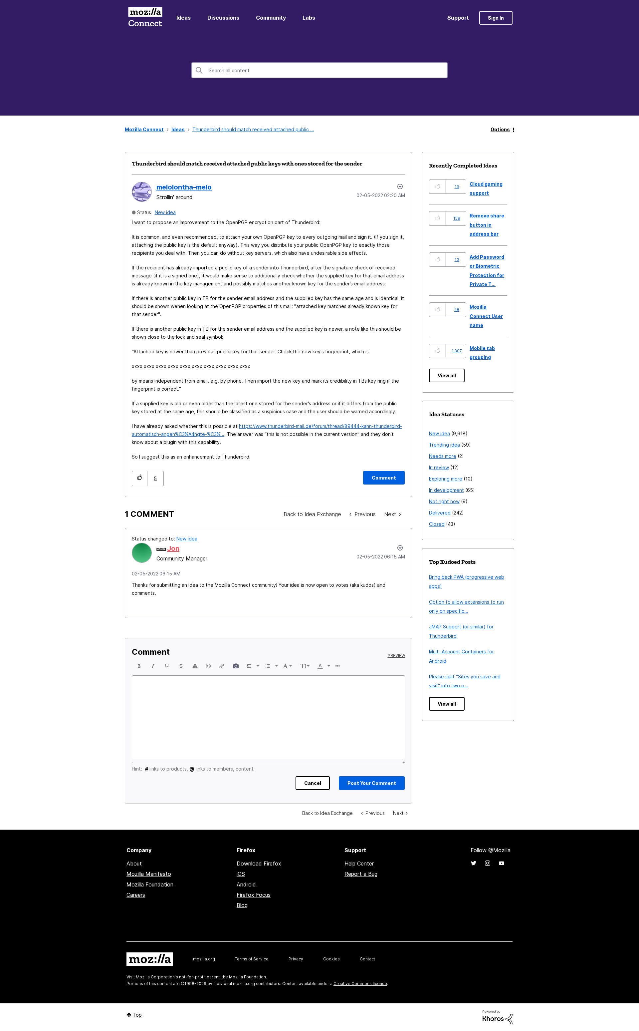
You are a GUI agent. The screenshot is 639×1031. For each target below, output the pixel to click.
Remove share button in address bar (487, 225)
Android (246, 884)
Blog (242, 905)
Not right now (444, 501)
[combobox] (319, 70)
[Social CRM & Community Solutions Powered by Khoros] (498, 1017)
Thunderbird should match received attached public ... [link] (253, 129)
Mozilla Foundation (149, 884)
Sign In (496, 18)
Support (458, 17)
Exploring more (445, 479)
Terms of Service (252, 958)
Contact (367, 958)
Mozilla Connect (145, 18)
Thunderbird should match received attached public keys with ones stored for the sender (247, 163)
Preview (396, 656)
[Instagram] (488, 863)
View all (447, 375)
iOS (241, 873)
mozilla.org (204, 958)
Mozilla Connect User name (486, 316)
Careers (135, 894)
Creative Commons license (360, 983)
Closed (437, 524)
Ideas (183, 17)
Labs (309, 17)
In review (439, 467)
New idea (165, 212)
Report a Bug (360, 873)
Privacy (296, 958)
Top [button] (137, 1015)
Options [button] (500, 129)
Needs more (442, 456)
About (134, 863)
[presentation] (139, 666)
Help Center (359, 863)
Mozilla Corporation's (157, 976)
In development (446, 490)
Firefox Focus (254, 894)
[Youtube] (502, 863)
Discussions (223, 17)
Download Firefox (259, 863)
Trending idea (444, 445)
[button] (139, 478)
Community (271, 17)
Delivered (440, 513)
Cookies (331, 958)
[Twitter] (474, 863)
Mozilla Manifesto (148, 873)
